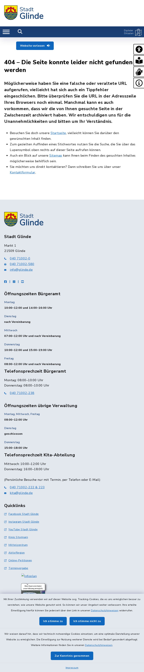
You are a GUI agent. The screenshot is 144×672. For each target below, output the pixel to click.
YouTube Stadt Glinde (23, 529)
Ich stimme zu (53, 621)
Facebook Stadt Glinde (23, 514)
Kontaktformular (22, 172)
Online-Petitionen (20, 560)
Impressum (72, 667)
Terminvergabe (18, 568)
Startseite (58, 133)
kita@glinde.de (21, 493)
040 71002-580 (22, 264)
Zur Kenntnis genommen (72, 656)
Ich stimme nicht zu (87, 621)
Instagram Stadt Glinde (23, 522)
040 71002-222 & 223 (27, 487)
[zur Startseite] (24, 13)
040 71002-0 (20, 258)
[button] (138, 49)
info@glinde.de (21, 270)
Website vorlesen (32, 46)
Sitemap (55, 155)
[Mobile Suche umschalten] (20, 31)
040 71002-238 (22, 393)
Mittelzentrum (18, 545)
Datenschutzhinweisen (104, 610)
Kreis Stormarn (18, 537)
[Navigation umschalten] (6, 32)
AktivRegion (16, 553)
